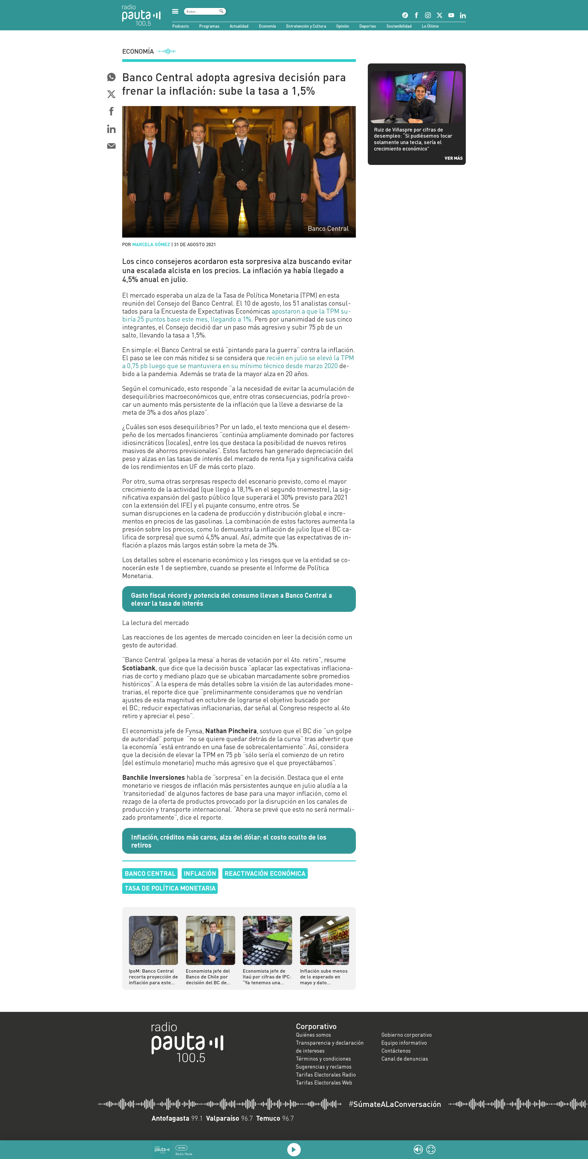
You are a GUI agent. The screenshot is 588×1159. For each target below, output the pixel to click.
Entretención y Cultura (306, 26)
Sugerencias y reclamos (324, 1066)
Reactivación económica (264, 873)
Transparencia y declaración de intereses (330, 1046)
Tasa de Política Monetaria (170, 888)
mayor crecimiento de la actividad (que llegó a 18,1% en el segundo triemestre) (234, 485)
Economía (267, 26)
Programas (209, 26)
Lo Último (430, 26)
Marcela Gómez (151, 244)
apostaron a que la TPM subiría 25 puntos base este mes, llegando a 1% (236, 315)
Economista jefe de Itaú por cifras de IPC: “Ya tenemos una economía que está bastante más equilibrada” (267, 976)
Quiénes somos (313, 1034)
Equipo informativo (404, 1042)
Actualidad (239, 26)
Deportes (367, 26)
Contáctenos (396, 1050)
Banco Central (150, 873)
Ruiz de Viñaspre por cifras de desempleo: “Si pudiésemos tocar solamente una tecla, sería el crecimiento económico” (413, 139)
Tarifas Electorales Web (324, 1082)
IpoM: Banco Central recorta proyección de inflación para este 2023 (153, 976)
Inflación (200, 873)
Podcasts (180, 26)
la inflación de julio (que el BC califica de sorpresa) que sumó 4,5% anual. (237, 533)
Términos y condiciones (323, 1058)
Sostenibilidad (399, 26)
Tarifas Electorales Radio (326, 1074)
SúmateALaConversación (395, 1104)
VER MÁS (454, 158)
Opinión (342, 26)
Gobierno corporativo (406, 1034)
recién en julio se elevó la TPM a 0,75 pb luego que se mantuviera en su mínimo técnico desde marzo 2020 (238, 362)
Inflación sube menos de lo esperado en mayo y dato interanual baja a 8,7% (324, 976)
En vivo (181, 1147)
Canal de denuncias (404, 1058)
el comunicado (162, 388)
